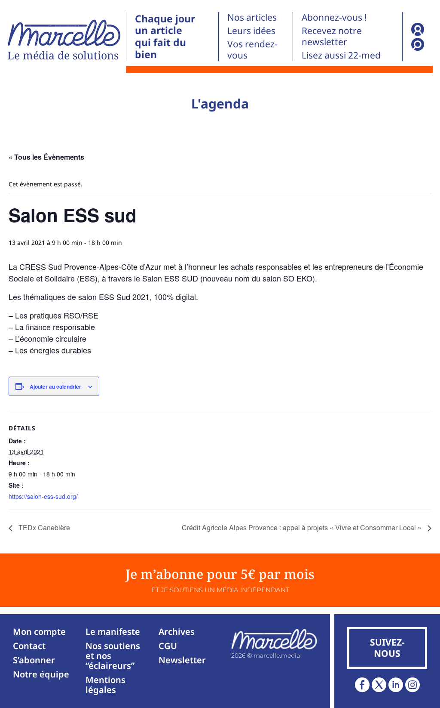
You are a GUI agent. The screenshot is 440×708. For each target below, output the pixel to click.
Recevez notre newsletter (332, 36)
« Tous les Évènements (46, 157)
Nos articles (252, 17)
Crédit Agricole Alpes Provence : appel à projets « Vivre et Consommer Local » (302, 527)
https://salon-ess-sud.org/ (43, 496)
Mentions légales (105, 685)
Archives (177, 631)
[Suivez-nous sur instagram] (412, 684)
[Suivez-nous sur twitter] (379, 684)
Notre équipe (41, 674)
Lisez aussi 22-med (341, 55)
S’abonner (34, 660)
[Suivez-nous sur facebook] (362, 684)
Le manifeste (113, 631)
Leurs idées (251, 31)
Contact (29, 646)
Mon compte (39, 631)
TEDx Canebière (43, 527)
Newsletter (182, 660)
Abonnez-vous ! (334, 17)
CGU (168, 646)
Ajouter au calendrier (55, 386)
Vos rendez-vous (252, 49)
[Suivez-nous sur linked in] (395, 684)
